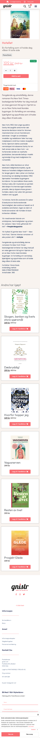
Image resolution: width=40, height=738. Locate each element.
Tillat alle (10, 734)
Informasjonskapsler (8, 638)
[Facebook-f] (16, 594)
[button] (36, 6)
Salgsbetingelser (7, 641)
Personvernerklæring (9, 644)
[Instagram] (20, 594)
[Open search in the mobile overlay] (25, 6)
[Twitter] (24, 594)
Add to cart (16, 76)
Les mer (31, 726)
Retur (4, 623)
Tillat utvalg (29, 734)
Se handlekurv (6, 620)
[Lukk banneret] (38, 714)
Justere (33, 729)
